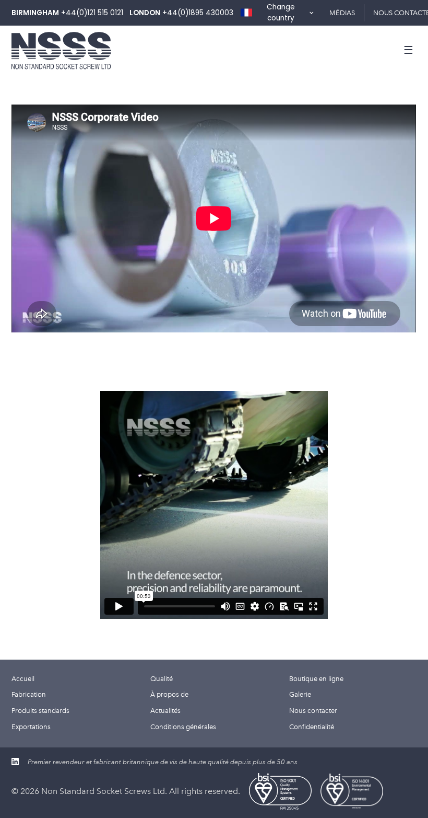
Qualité (161, 678)
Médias (342, 12)
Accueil (22, 678)
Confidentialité (311, 726)
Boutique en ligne (316, 678)
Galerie (300, 694)
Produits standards (40, 710)
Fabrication (28, 694)
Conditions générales (183, 726)
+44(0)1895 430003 (197, 13)
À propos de (169, 694)
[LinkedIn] (15, 761)
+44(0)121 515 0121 (92, 13)
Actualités (165, 710)
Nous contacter (313, 710)
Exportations (31, 726)
